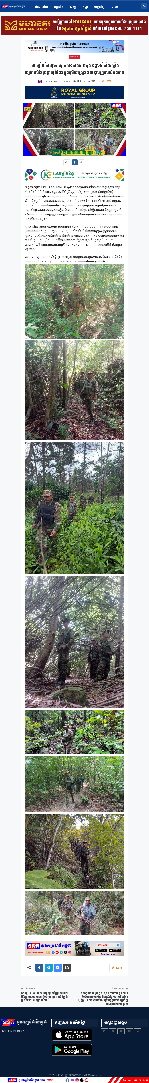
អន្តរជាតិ (58, 6)
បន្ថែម (115, 6)
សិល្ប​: (73, 6)
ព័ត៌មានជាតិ (41, 6)
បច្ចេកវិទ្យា (99, 6)
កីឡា (85, 6)
